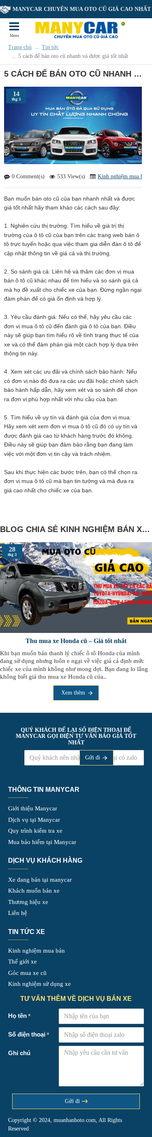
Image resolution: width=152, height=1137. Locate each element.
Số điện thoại (26, 1034)
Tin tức (50, 47)
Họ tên (17, 1015)
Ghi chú (19, 1052)
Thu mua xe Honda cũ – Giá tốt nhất (76, 640)
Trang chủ (20, 47)
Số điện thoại (23, 753)
